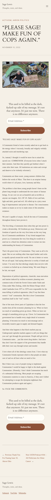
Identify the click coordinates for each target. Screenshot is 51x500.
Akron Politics (21, 20)
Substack (5, 493)
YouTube (13, 493)
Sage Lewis (7, 4)
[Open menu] (47, 6)
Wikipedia (22, 493)
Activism (7, 20)
